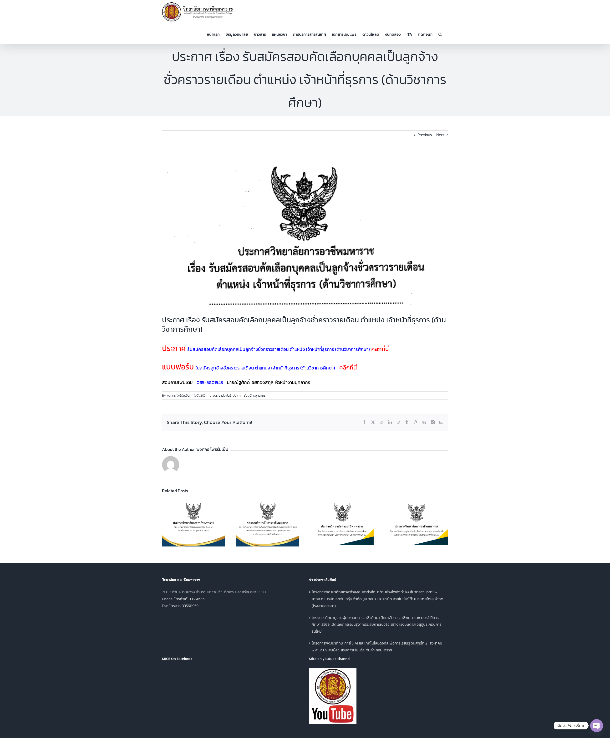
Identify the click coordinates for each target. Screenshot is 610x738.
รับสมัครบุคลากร (255, 395)
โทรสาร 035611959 (183, 606)
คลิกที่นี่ (380, 349)
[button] (440, 34)
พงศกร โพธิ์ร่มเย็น (178, 395)
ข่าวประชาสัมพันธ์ (220, 395)
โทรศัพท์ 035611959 (189, 599)
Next (440, 135)
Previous (424, 135)
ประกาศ (238, 395)
